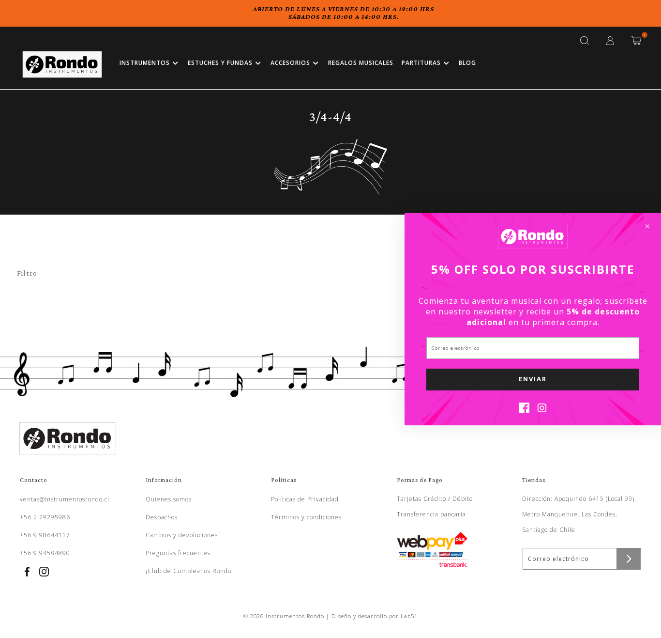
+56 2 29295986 (45, 517)
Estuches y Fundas (220, 63)
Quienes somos (169, 499)
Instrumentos (145, 63)
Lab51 (409, 616)
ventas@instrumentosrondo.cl (64, 499)
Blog (467, 63)
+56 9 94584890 (45, 553)
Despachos (162, 517)
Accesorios (290, 63)
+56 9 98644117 (45, 535)
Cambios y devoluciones (182, 535)
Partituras (421, 63)
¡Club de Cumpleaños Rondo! (189, 571)
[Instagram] (542, 410)
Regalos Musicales (360, 63)
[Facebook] (524, 410)
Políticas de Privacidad (305, 499)
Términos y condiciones (306, 517)
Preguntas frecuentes (178, 553)
